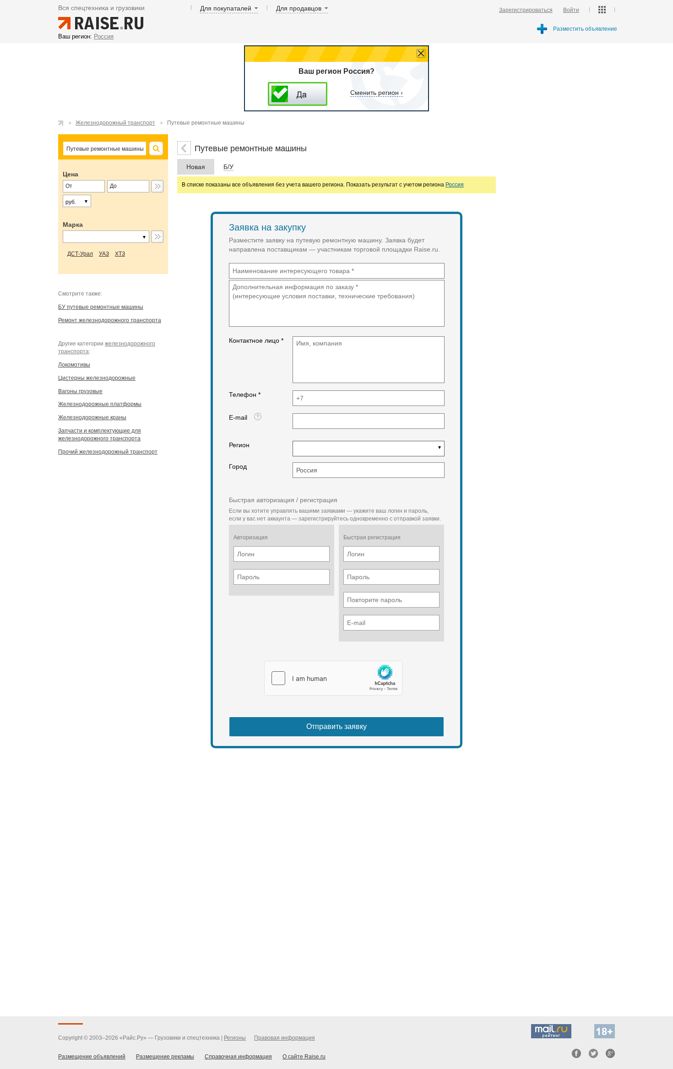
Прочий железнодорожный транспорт (107, 452)
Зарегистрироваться (526, 10)
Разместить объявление (585, 29)
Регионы (235, 1038)
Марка (73, 224)
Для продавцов (298, 8)
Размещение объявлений (91, 1056)
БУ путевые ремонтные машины (100, 307)
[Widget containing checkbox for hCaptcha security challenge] (333, 678)
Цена (70, 174)
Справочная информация (238, 1056)
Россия (454, 184)
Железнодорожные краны (92, 417)
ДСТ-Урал (80, 254)
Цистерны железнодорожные (97, 378)
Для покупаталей (225, 8)
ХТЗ (120, 254)
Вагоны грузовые (80, 391)
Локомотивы (74, 365)
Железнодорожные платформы (99, 404)
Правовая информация (284, 1038)
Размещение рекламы (165, 1056)
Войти (571, 10)
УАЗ (104, 254)
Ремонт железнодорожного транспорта (109, 320)
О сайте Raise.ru (304, 1056)
